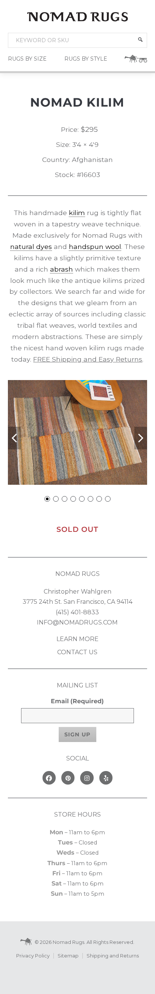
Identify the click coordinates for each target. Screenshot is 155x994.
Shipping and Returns (113, 956)
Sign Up (77, 734)
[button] (140, 39)
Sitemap (68, 956)
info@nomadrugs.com (77, 622)
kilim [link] (77, 213)
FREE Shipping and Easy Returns (87, 359)
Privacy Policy (33, 956)
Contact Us (77, 652)
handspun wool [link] (95, 246)
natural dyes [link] (31, 246)
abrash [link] (61, 269)
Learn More (77, 639)
